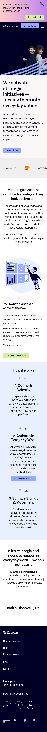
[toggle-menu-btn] (42, 26)
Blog (5, 647)
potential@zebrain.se (15, 693)
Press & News (11, 654)
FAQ (5, 662)
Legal (6, 668)
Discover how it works (23, 478)
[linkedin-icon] (30, 705)
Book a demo (30, 26)
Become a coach (12, 641)
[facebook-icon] (19, 705)
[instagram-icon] (7, 705)
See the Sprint (34, 17)
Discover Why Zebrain (16, 355)
